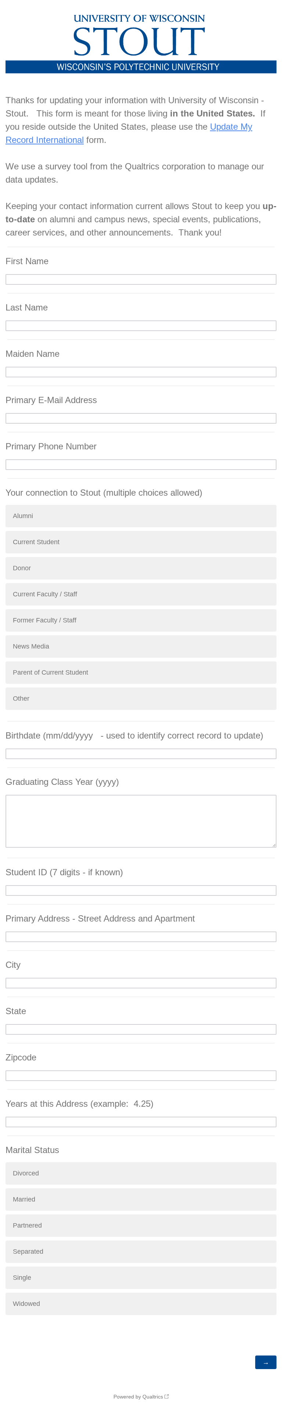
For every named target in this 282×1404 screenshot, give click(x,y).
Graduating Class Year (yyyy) (62, 782)
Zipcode (21, 1057)
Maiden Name (32, 354)
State (16, 1011)
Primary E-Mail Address (51, 400)
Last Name (27, 307)
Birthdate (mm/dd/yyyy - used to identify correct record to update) (134, 735)
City (13, 965)
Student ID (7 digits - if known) (64, 872)
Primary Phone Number (51, 446)
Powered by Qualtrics (138, 1397)
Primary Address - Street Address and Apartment (100, 918)
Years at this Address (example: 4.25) (79, 1104)
